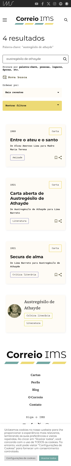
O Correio (35, 397)
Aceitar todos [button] (48, 458)
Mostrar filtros (16, 105)
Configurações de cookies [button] (20, 458)
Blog (35, 389)
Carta (55, 131)
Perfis (35, 382)
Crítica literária (24, 274)
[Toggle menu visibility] (5, 20)
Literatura (19, 221)
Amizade (17, 157)
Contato (35, 404)
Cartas (35, 375)
